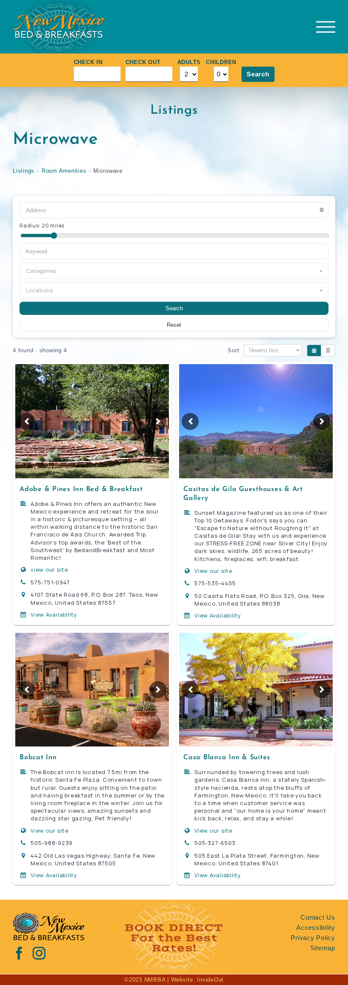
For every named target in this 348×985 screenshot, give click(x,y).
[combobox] (174, 251)
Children (221, 62)
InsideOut (210, 980)
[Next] (157, 421)
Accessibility (315, 927)
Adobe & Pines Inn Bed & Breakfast (81, 489)
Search (258, 74)
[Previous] (26, 421)
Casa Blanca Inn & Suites (226, 757)
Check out (143, 62)
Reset (174, 325)
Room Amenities (64, 171)
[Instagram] (39, 953)
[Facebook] (19, 953)
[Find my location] (321, 210)
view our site (49, 569)
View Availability (54, 614)
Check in (88, 62)
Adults (189, 62)
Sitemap (322, 947)
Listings (23, 171)
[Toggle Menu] (325, 27)
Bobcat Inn (38, 757)
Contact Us (317, 917)
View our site (213, 571)
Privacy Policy (313, 937)
